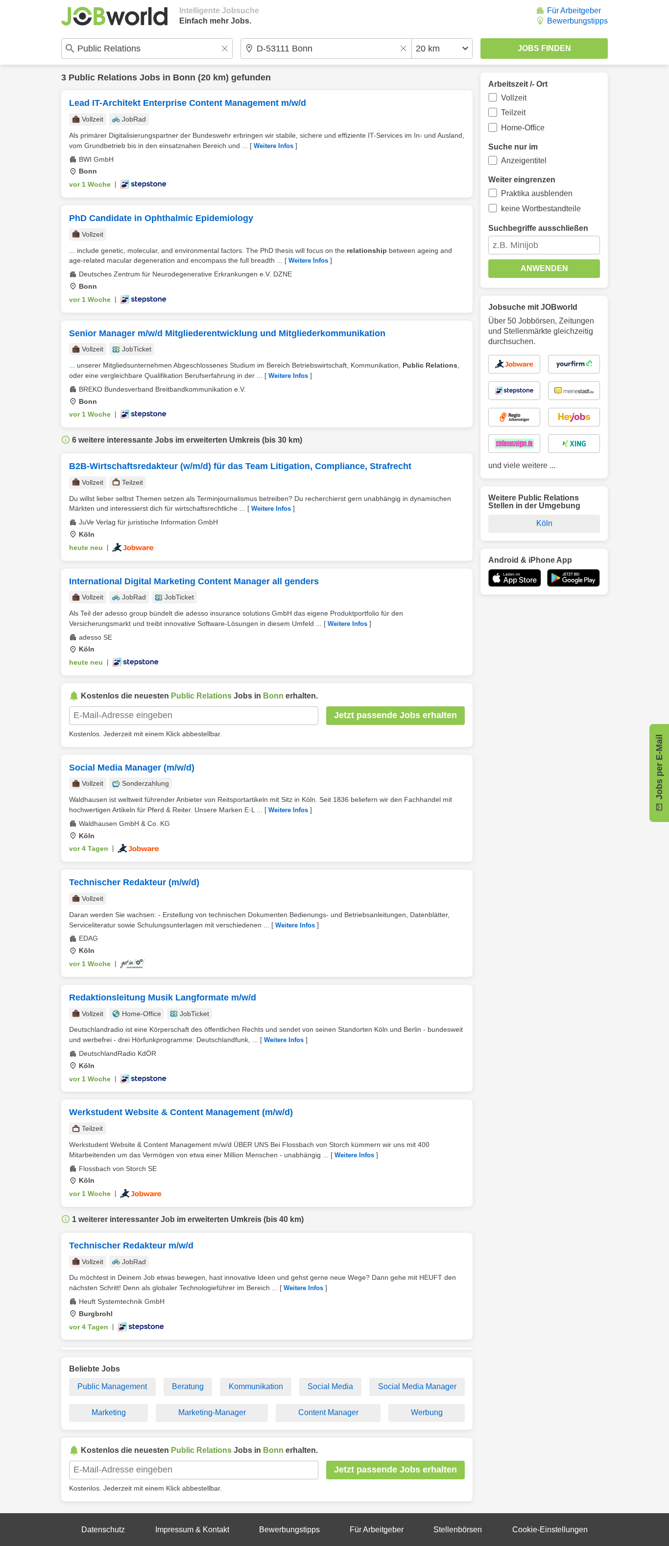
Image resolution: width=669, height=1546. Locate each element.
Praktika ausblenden (537, 193)
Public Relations (103, 77)
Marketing (109, 1412)
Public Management (112, 1386)
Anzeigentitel (524, 160)
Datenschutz (103, 1529)
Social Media (330, 1386)
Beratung (188, 1386)
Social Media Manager (417, 1386)
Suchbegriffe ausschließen (538, 228)
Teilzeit (513, 112)
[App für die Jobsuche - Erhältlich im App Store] (514, 578)
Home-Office (523, 128)
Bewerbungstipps (577, 21)
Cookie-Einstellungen (550, 1529)
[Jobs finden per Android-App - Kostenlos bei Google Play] (573, 578)
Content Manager (328, 1412)
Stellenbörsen (457, 1529)
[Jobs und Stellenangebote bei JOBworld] (114, 16)
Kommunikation (256, 1386)
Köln (544, 523)
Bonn (184, 77)
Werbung (427, 1412)
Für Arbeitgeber (574, 10)
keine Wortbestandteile (541, 208)
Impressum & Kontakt (192, 1529)
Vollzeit (513, 98)
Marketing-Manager (212, 1412)
